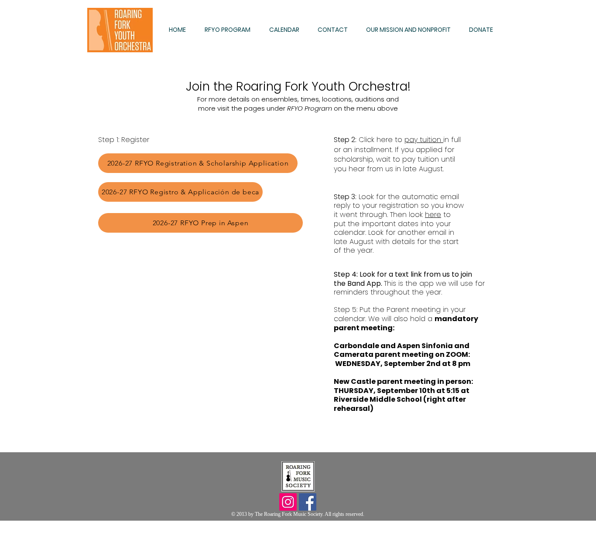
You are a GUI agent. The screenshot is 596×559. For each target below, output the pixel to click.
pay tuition (423, 140)
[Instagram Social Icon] (288, 502)
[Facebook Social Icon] (307, 502)
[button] (230, 30)
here (433, 215)
